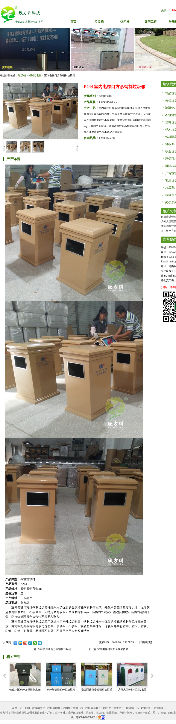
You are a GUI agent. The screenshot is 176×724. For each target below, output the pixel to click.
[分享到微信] (35, 643)
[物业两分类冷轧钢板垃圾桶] (61, 674)
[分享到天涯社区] (40, 643)
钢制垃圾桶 (35, 75)
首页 (73, 21)
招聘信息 (106, 707)
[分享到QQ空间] (20, 643)
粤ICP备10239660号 (87, 717)
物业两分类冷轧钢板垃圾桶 (61, 689)
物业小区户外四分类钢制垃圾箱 (134, 689)
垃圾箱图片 (53, 707)
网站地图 (159, 707)
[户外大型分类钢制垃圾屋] (96, 674)
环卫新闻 (25, 707)
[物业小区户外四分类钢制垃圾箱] (132, 674)
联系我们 (146, 707)
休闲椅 (66, 707)
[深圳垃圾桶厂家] (22, 14)
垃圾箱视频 (91, 707)
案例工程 (78, 707)
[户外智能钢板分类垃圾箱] (25, 674)
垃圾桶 (22, 75)
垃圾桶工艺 (132, 707)
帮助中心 (118, 707)
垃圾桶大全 (38, 707)
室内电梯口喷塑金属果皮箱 (112, 649)
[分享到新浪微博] (25, 643)
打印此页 (146, 642)
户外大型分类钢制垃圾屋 (96, 689)
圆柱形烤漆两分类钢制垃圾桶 (54, 649)
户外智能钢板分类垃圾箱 (25, 689)
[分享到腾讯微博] (30, 643)
